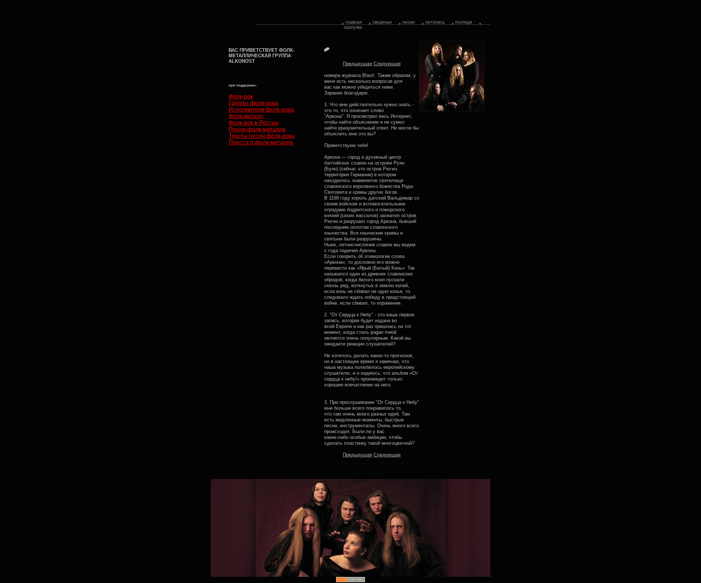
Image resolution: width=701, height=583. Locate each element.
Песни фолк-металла (257, 129)
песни (408, 22)
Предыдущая (357, 63)
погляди (463, 22)
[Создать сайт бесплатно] (350, 581)
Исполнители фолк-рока (261, 110)
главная (353, 22)
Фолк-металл (246, 116)
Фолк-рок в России (254, 123)
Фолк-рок (241, 96)
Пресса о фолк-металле (261, 142)
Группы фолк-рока (253, 103)
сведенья (382, 22)
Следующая (387, 63)
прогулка (353, 27)
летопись (435, 22)
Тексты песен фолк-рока (262, 136)
